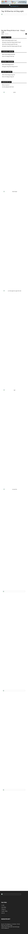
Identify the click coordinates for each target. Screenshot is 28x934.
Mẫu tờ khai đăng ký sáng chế (8, 74)
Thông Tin (3, 909)
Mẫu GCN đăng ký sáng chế (8, 76)
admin (2, 33)
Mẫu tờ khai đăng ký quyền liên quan (10, 44)
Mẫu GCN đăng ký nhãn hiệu (8, 56)
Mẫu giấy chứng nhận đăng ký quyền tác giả (11, 42)
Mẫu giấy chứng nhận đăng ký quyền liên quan (12, 46)
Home (2, 9)
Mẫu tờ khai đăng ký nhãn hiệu (8, 54)
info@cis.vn (6, 928)
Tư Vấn (2, 905)
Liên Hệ (2, 913)
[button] (2, 6)
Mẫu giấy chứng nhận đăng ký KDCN (10, 66)
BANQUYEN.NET (5, 919)
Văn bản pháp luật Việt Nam (8, 86)
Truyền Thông (4, 911)
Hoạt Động (3, 907)
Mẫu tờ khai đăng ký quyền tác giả (9, 40)
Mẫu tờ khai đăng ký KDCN (8, 64)
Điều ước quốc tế (5, 85)
